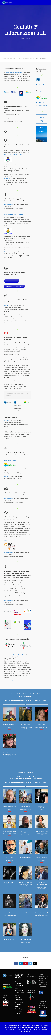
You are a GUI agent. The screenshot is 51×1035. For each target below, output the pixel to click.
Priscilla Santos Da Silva (9, 911)
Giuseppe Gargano (42, 857)
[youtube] (43, 84)
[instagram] (36, 87)
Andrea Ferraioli (8, 204)
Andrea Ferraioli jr (9, 724)
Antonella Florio (42, 831)
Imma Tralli (42, 911)
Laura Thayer (25, 911)
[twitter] (40, 84)
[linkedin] (40, 102)
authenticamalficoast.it (10, 460)
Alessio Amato (25, 806)
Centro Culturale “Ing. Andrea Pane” (13, 214)
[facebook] (36, 84)
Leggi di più (7, 540)
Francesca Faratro (9, 831)
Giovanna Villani (9, 939)
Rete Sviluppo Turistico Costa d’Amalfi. (14, 154)
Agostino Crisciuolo (41, 806)
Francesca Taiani (9, 751)
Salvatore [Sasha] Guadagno (9, 883)
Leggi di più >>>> (9, 681)
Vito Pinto (41, 882)
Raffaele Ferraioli (9, 806)
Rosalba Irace (7, 178)
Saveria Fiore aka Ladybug (25, 832)
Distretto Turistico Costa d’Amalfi (13, 72)
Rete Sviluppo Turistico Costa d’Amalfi (16, 655)
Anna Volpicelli (25, 939)
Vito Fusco (9, 857)
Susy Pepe (6, 305)
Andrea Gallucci (25, 857)
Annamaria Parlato (25, 882)
